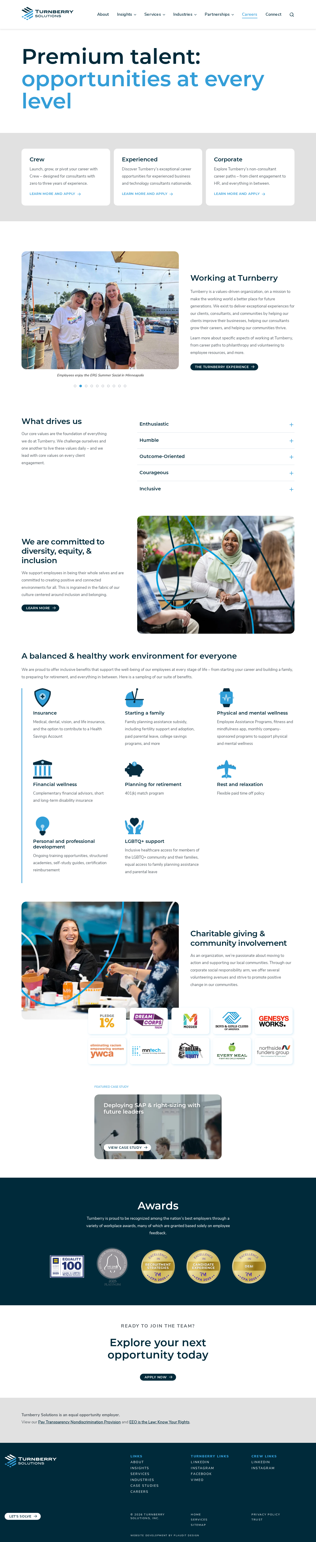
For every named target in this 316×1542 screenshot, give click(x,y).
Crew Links (264, 1456)
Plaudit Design (186, 1536)
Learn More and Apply (52, 194)
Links (136, 1456)
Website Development (148, 1536)
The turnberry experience (222, 367)
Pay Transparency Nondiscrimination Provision (79, 1422)
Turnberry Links (210, 1456)
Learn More (38, 608)
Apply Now (156, 1377)
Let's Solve (20, 1516)
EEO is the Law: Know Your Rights (159, 1422)
